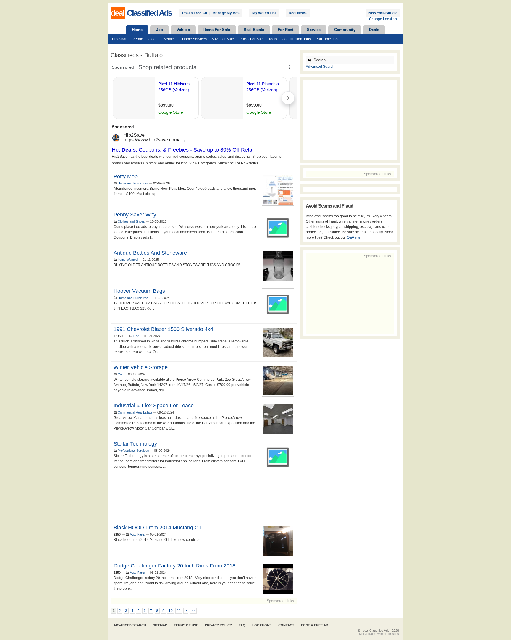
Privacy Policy (218, 625)
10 (171, 611)
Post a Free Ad (194, 13)
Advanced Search (320, 67)
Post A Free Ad (314, 625)
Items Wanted (128, 259)
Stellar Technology (135, 444)
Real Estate (254, 30)
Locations (261, 625)
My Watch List (264, 13)
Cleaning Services (162, 39)
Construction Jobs (296, 39)
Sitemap (160, 625)
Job (159, 30)
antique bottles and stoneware (150, 253)
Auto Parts (137, 534)
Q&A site (354, 237)
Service (314, 30)
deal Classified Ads (376, 630)
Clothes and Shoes (131, 221)
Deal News (298, 13)
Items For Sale (216, 30)
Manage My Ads (226, 13)
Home (137, 30)
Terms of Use (186, 625)
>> (193, 611)
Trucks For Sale (251, 39)
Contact (286, 625)
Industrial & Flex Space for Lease (154, 406)
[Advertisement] (204, 499)
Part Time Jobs (327, 39)
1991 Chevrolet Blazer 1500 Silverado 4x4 (163, 329)
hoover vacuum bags (139, 291)
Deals (374, 30)
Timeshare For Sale (127, 39)
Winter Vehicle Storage (141, 367)
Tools (273, 39)
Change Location (383, 19)
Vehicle (183, 30)
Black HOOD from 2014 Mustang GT (158, 527)
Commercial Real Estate (135, 412)
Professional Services (133, 450)
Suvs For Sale (222, 39)
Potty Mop (126, 176)
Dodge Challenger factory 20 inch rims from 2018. (175, 566)
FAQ (242, 625)
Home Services (194, 39)
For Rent (285, 30)
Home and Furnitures (133, 183)
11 (179, 611)
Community (344, 30)
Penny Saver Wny (135, 215)
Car (136, 336)
